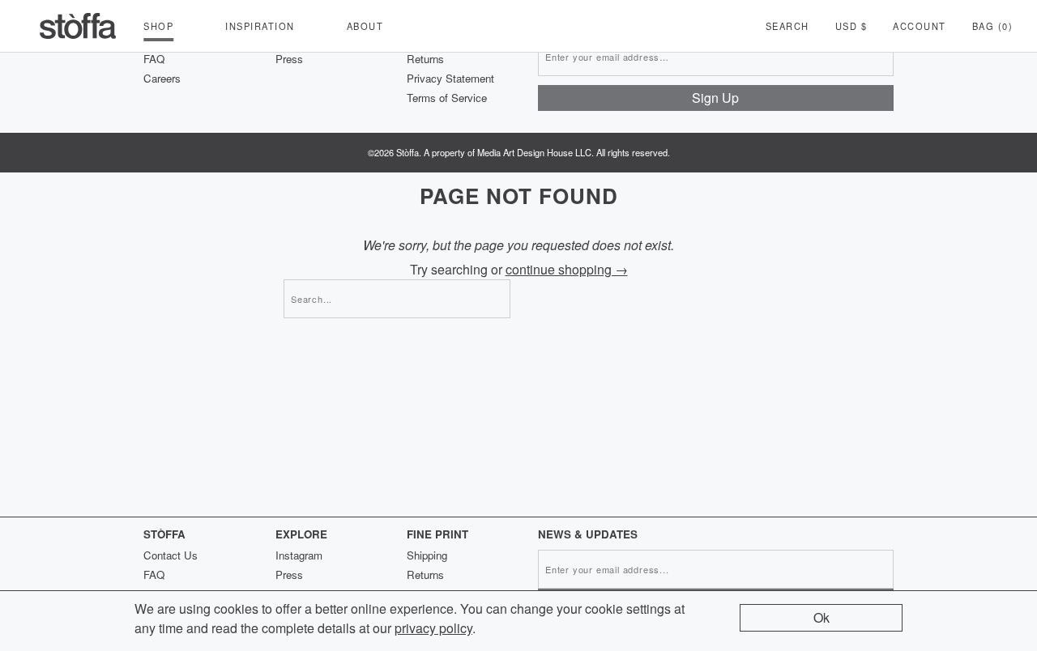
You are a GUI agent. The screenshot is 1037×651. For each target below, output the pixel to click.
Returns (425, 58)
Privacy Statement (450, 78)
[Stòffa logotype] (78, 26)
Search (787, 25)
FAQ (153, 58)
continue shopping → (567, 269)
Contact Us (170, 555)
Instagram (298, 555)
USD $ (851, 25)
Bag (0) (993, 25)
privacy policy (433, 628)
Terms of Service (447, 97)
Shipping (427, 555)
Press (289, 58)
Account (919, 25)
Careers (162, 78)
